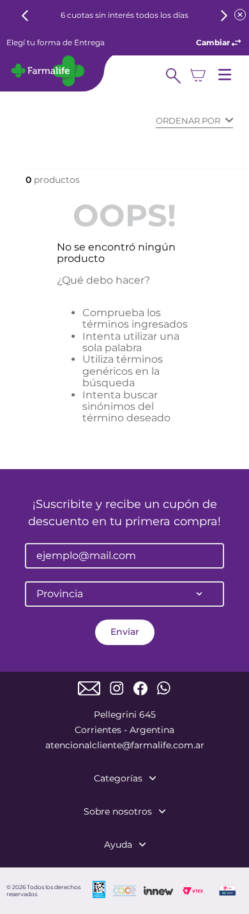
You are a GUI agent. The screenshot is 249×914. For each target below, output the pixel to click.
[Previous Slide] (25, 16)
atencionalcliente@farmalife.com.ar (124, 745)
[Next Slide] (223, 16)
